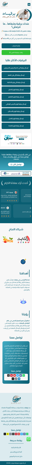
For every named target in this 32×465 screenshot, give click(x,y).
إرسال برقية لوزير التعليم (16, 97)
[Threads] (13, 378)
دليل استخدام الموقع (16, 456)
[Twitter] (17, 375)
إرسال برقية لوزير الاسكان (16, 111)
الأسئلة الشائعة (16, 447)
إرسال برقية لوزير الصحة (16, 126)
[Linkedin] (19, 378)
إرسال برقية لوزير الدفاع (16, 89)
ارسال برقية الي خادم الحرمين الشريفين (16, 68)
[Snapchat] (7, 434)
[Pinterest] (11, 375)
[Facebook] (20, 375)
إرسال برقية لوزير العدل (16, 118)
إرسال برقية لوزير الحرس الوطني (16, 104)
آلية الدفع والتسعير (16, 452)
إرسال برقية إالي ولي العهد (16, 75)
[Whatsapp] (23, 375)
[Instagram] (8, 375)
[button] (29, 4)
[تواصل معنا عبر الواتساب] (29, 441)
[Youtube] (14, 375)
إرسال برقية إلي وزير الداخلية (16, 82)
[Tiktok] (16, 378)
